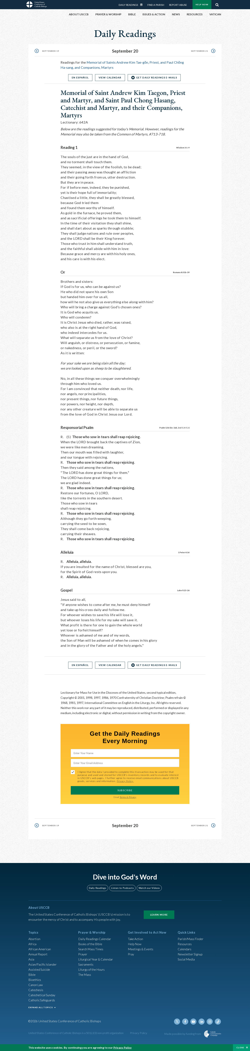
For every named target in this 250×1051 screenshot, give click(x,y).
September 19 (50, 51)
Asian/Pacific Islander (42, 964)
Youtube (193, 1022)
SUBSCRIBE (125, 790)
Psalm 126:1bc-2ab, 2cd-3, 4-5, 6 (174, 427)
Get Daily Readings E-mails (156, 77)
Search (217, 3)
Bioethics (34, 980)
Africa (32, 944)
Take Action (135, 939)
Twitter (177, 1022)
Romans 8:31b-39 (181, 272)
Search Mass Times (90, 949)
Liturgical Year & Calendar (95, 959)
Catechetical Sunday (41, 995)
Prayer (82, 954)
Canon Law (35, 985)
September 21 (199, 51)
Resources (185, 944)
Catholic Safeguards (41, 1000)
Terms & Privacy (128, 797)
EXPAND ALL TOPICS (40, 1007)
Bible (32, 974)
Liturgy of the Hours (91, 969)
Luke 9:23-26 (183, 590)
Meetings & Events (140, 949)
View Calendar (110, 77)
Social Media (186, 959)
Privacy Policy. (125, 781)
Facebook (185, 1022)
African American (39, 949)
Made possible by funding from (183, 1033)
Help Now (202, 4)
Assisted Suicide (39, 969)
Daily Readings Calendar (142, 4)
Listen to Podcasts (122, 887)
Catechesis (35, 990)
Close (240, 1047)
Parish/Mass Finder (190, 939)
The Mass (84, 974)
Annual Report (37, 954)
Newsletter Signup (190, 954)
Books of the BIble (90, 944)
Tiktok (218, 1022)
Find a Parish (155, 4)
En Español (80, 77)
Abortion (34, 939)
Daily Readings (128, 4)
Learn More (159, 914)
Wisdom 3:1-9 (182, 147)
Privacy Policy (138, 1032)
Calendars (184, 949)
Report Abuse (178, 4)
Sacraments (85, 964)
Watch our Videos (149, 887)
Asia (31, 959)
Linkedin (201, 1022)
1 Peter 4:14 (183, 552)
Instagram (210, 1022)
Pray (131, 954)
